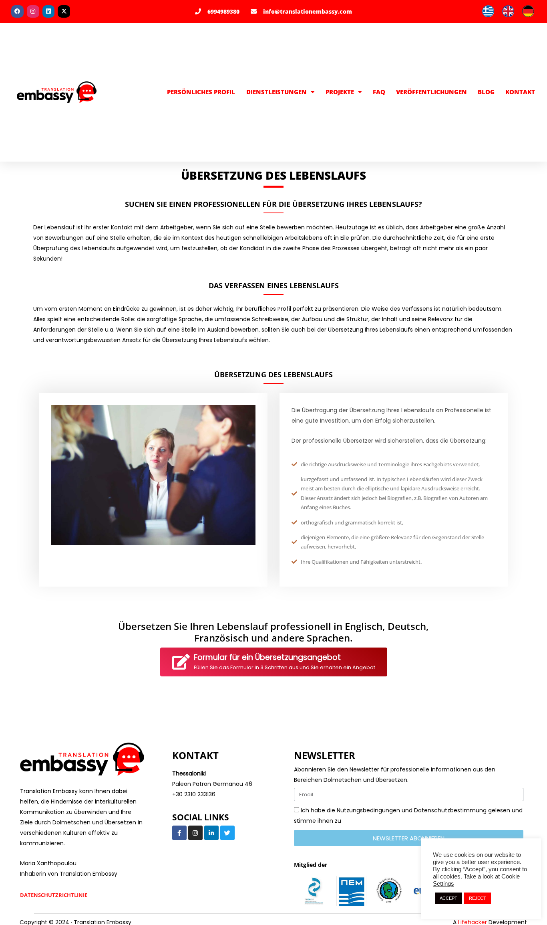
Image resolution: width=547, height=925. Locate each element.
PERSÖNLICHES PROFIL (201, 92)
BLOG (486, 92)
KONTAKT (520, 92)
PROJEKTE (340, 92)
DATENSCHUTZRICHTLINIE (53, 895)
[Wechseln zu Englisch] (508, 11)
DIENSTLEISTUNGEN (276, 92)
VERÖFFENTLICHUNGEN (431, 92)
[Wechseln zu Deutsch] (528, 11)
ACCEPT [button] (448, 898)
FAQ (379, 92)
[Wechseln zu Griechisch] (488, 11)
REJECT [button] (477, 898)
